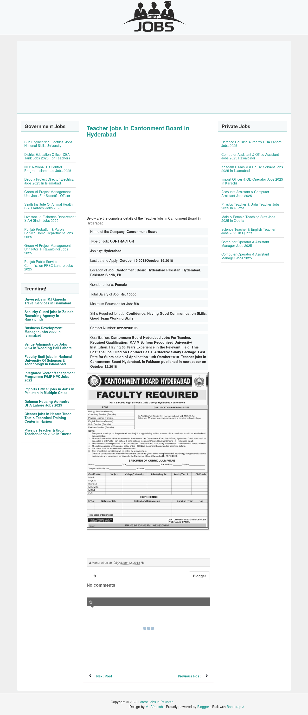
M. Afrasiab (154, 706)
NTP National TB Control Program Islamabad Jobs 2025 (47, 168)
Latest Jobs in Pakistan (155, 701)
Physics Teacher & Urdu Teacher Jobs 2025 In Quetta (48, 432)
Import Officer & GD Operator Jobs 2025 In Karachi (252, 181)
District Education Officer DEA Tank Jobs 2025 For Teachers (47, 156)
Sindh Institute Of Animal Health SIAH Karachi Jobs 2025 (48, 206)
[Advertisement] (154, 77)
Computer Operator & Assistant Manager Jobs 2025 (245, 243)
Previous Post (189, 676)
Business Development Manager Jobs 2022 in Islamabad (44, 331)
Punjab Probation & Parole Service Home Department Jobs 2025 (48, 233)
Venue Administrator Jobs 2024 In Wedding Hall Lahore (48, 346)
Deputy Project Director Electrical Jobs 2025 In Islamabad (49, 181)
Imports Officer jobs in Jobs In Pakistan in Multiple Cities (49, 391)
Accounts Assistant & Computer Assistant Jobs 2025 (245, 193)
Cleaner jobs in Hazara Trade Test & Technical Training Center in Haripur (48, 417)
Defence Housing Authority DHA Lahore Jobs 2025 (47, 403)
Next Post (104, 676)
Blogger (203, 706)
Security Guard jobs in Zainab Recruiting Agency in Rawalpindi (49, 315)
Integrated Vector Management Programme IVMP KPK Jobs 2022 (50, 376)
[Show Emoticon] (90, 602)
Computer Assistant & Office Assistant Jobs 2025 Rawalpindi (250, 156)
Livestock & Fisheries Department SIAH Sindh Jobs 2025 (50, 218)
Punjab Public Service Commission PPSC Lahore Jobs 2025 (48, 265)
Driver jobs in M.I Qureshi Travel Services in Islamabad (48, 301)
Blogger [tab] (199, 575)
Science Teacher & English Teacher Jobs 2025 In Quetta (248, 231)
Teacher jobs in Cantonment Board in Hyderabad (138, 131)
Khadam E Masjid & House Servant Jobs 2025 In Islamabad (252, 168)
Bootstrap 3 (235, 706)
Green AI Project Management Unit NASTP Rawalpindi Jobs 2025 (47, 249)
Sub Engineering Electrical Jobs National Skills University (48, 143)
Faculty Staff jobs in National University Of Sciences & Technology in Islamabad (48, 360)
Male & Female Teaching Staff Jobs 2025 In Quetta (248, 218)
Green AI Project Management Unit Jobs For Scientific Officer (47, 193)
